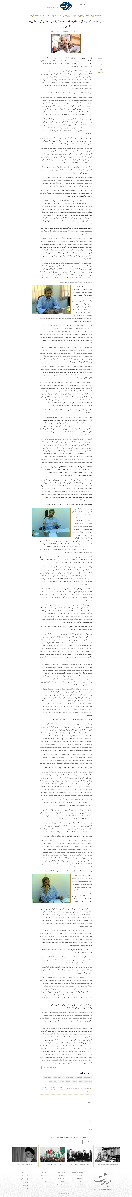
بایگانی (44, 1181)
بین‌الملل (62, 1187)
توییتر (24, 1182)
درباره (81, 1181)
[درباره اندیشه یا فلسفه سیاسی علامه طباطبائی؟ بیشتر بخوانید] (107, 1154)
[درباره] (52, 7)
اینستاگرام (23, 1179)
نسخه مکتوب (79, 1178)
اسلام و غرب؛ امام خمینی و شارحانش (24, 1165)
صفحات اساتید (79, 1175)
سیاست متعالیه (47, 1077)
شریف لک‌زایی (78, 31)
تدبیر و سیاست (64, 31)
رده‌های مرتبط (86, 1073)
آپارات (24, 1172)
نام (91, 1114)
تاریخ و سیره (61, 1172)
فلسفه (80, 1081)
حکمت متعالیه (57, 1077)
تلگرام (24, 1185)
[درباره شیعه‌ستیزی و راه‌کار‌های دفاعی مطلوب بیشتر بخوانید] (52, 1154)
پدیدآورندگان (42, 1178)
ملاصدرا (74, 1081)
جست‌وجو (43, 1184)
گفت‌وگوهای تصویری (77, 1172)
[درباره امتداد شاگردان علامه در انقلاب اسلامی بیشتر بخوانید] (79, 1154)
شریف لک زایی (88, 1081)
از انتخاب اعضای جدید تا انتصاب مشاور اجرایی (78, 1089)
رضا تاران (72, 31)
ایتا (25, 1189)
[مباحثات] (66, 6)
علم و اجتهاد (61, 1178)
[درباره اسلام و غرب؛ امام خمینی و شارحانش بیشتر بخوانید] (24, 1154)
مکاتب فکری (78, 1077)
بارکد (99, 67)
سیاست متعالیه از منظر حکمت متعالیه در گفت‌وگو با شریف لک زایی (66, 24)
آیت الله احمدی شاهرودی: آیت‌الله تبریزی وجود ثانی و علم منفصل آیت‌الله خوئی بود (52, 1089)
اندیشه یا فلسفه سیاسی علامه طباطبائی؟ (107, 1164)
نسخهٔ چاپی (101, 61)
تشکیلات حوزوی (60, 1184)
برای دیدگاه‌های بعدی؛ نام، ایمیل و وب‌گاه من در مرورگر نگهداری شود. (70, 1137)
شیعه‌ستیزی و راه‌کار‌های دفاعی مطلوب (52, 1165)
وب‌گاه (90, 1129)
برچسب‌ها (43, 1175)
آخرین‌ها (44, 1172)
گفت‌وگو (100, 58)
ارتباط (81, 1184)
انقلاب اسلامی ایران (68, 1077)
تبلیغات (44, 1187)
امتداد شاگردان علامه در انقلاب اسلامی (80, 1165)
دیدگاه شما (100, 72)
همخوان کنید (101, 64)
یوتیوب (23, 1176)
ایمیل (90, 1121)
